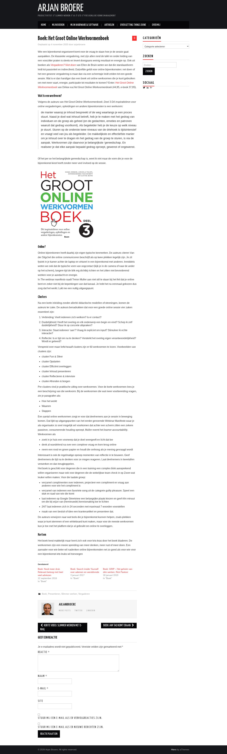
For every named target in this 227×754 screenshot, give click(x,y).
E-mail (43, 688)
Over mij (156, 25)
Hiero (173, 749)
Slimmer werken (69, 594)
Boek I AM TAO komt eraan (117, 625)
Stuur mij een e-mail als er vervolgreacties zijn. (70, 718)
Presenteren (54, 594)
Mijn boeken (58, 25)
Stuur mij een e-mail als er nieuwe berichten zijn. (71, 727)
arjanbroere (79, 44)
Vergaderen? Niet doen (63, 65)
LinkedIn (90, 611)
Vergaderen (84, 594)
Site (40, 701)
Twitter (79, 611)
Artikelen (109, 25)
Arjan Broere (61, 8)
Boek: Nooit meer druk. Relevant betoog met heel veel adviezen (50, 572)
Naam (42, 676)
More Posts (65, 611)
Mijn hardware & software (84, 25)
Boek (44, 594)
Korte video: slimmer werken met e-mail (61, 627)
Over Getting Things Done (133, 25)
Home (43, 25)
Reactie (44, 652)
